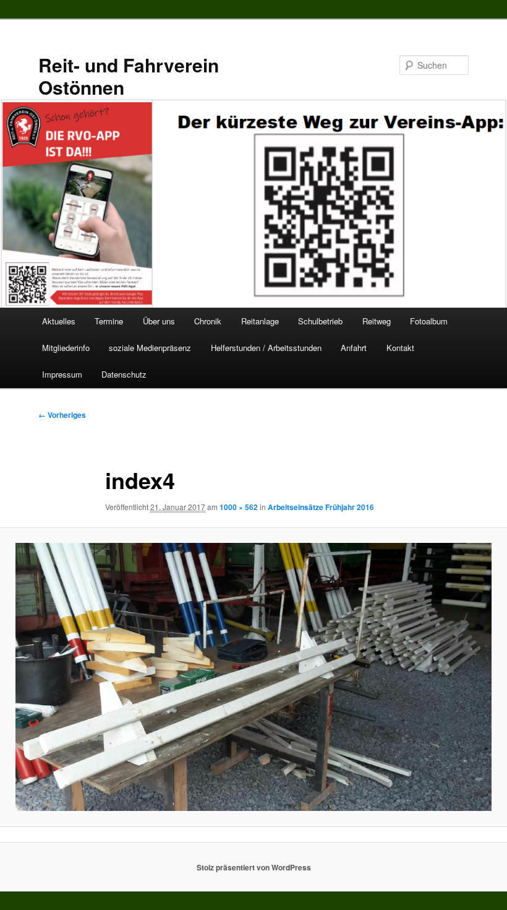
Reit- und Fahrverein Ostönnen (128, 75)
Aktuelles (58, 321)
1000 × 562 (238, 507)
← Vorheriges (62, 414)
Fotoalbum (429, 321)
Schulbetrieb (320, 321)
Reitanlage (260, 321)
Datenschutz (124, 374)
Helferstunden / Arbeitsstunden (266, 347)
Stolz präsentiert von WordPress (254, 867)
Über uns (159, 321)
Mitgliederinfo (66, 347)
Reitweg (376, 321)
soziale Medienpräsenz (150, 347)
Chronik (207, 321)
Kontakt (400, 347)
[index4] (253, 677)
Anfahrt (354, 347)
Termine (109, 321)
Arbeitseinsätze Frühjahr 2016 (321, 507)
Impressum (62, 374)
